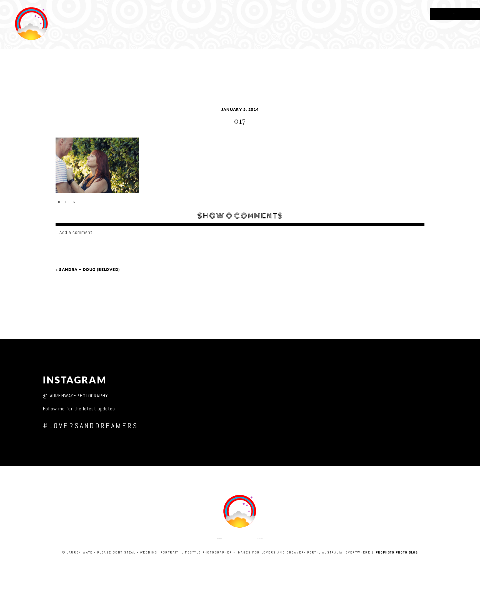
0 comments (240, 216)
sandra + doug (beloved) (89, 269)
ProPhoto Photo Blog (397, 552)
